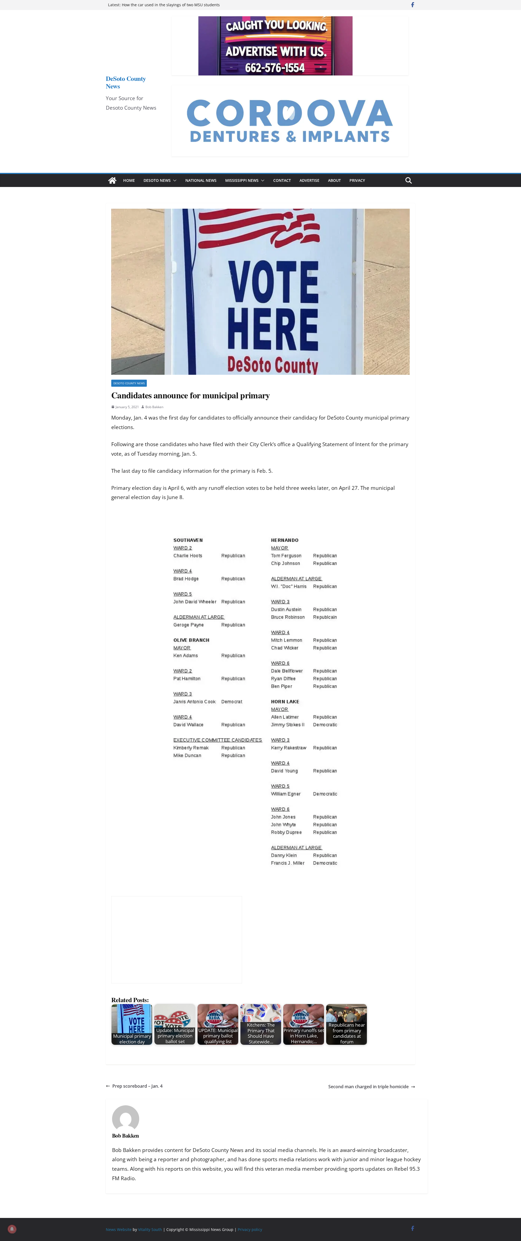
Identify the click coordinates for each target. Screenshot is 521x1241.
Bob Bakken (154, 407)
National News (201, 180)
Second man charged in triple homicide (368, 1087)
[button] (174, 180)
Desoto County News (129, 383)
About (334, 180)
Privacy (357, 180)
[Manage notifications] (12, 1229)
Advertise (309, 180)
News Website (119, 1229)
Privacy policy (250, 1229)
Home (129, 180)
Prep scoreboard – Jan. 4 (137, 1086)
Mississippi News (242, 180)
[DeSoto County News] (112, 180)
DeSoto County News (126, 82)
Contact (282, 180)
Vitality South (150, 1229)
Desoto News (157, 180)
